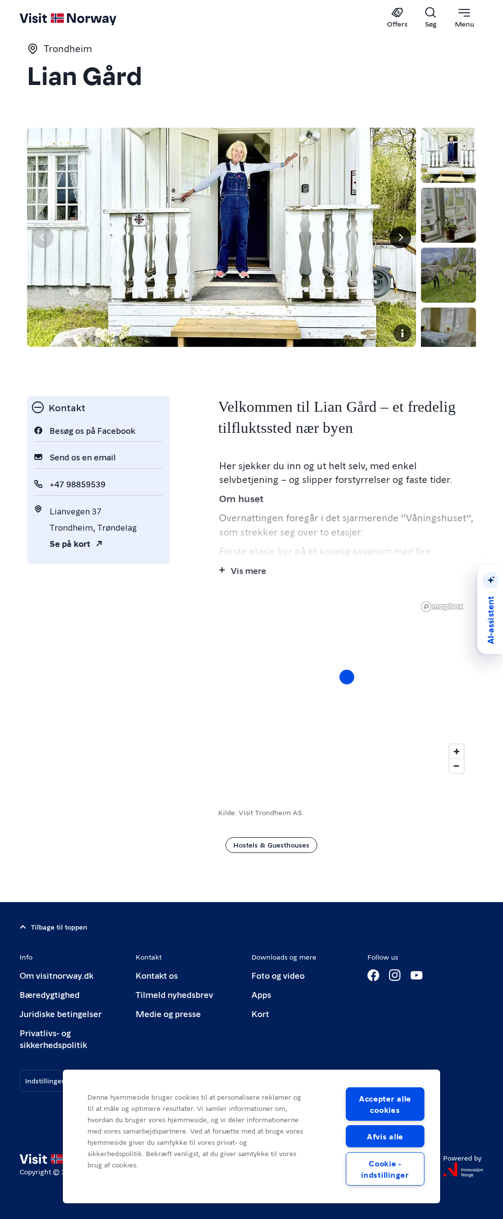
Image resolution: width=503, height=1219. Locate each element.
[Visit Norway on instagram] (395, 975)
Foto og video (278, 975)
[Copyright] (402, 333)
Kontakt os (157, 975)
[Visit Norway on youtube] (416, 975)
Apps (261, 994)
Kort (260, 1013)
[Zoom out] (456, 766)
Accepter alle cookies (385, 1104)
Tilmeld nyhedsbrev (174, 994)
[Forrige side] (43, 237)
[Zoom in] (456, 751)
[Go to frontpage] (82, 18)
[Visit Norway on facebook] (373, 975)
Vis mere (248, 570)
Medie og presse (168, 1013)
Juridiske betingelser (61, 1013)
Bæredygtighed (50, 994)
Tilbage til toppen (59, 926)
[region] (347, 687)
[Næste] (400, 237)
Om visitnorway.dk (56, 975)
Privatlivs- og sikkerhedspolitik (53, 1038)
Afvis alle (385, 1136)
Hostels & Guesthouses (271, 844)
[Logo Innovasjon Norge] (463, 1169)
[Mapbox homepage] (442, 606)
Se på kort (70, 543)
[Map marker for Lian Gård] (346, 677)
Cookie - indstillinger (385, 1169)
